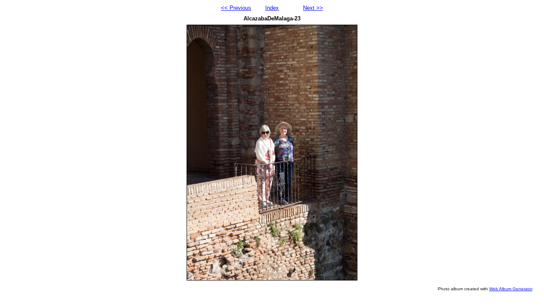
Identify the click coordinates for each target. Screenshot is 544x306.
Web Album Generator (511, 288)
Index (272, 8)
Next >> (313, 8)
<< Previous (236, 8)
